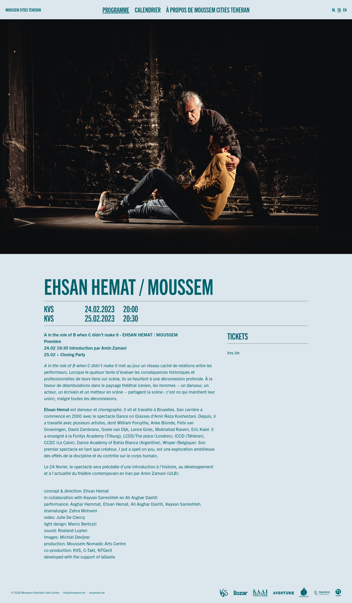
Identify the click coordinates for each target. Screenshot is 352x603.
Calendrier (148, 9)
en (344, 9)
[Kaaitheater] (260, 593)
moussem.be (97, 592)
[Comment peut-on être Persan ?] (304, 593)
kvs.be (233, 352)
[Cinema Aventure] (283, 593)
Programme (115, 9)
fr (339, 9)
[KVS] (223, 593)
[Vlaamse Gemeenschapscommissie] (338, 593)
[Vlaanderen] (322, 593)
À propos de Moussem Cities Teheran (208, 9)
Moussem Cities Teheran (23, 9)
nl (333, 9)
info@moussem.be (74, 592)
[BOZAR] (240, 593)
